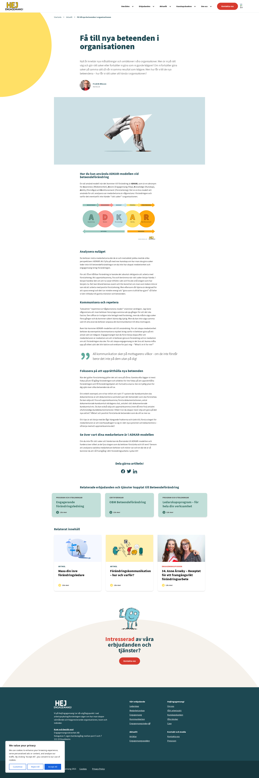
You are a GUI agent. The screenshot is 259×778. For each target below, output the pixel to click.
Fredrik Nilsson (99, 84)
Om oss (204, 6)
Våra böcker (172, 719)
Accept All (52, 766)
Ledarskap (134, 706)
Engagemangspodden (140, 740)
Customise (17, 766)
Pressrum (171, 740)
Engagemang (136, 714)
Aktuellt (163, 6)
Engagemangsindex (139, 723)
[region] (35, 757)
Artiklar (133, 736)
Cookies (83, 768)
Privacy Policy (98, 768)
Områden (125, 6)
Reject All (35, 766)
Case (169, 723)
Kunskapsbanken (184, 6)
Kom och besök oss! (64, 729)
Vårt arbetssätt (174, 710)
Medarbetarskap (137, 710)
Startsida (57, 17)
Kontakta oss (227, 6)
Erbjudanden (144, 6)
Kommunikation (137, 719)
